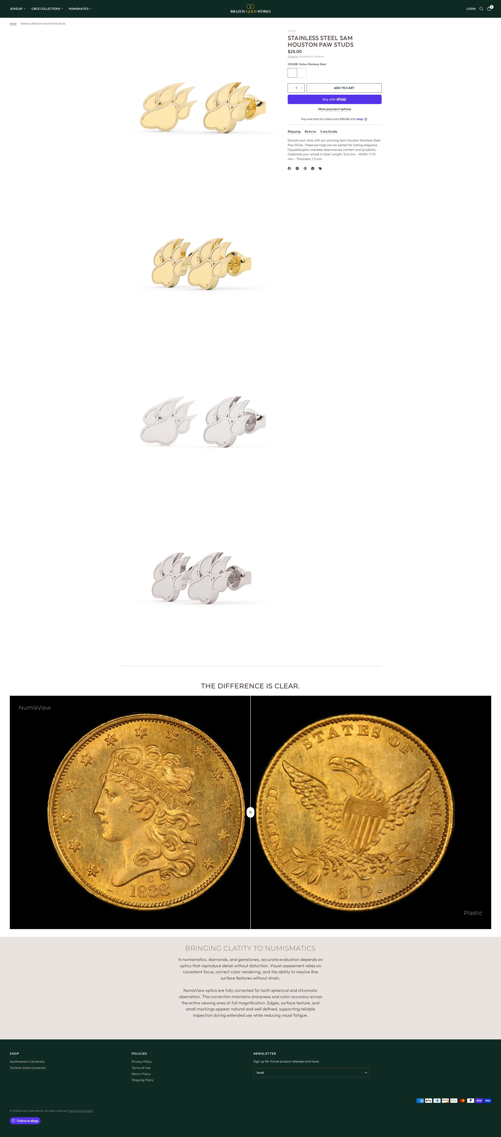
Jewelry (16, 9)
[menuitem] (19, 8)
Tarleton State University (28, 1068)
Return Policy (141, 1074)
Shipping (293, 56)
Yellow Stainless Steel (292, 72)
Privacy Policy (142, 1061)
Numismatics (78, 9)
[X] (298, 168)
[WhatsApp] (313, 168)
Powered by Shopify (80, 1111)
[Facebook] (290, 168)
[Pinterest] (306, 168)
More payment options (334, 109)
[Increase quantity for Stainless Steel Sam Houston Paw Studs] (302, 88)
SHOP (14, 1053)
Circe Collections (46, 9)
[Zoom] (267, 37)
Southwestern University (27, 1061)
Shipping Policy (143, 1080)
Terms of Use (141, 1068)
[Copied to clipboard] (321, 168)
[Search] (481, 9)
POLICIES (139, 1053)
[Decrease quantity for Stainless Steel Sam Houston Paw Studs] (291, 88)
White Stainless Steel (301, 72)
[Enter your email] (365, 1072)
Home (13, 23)
